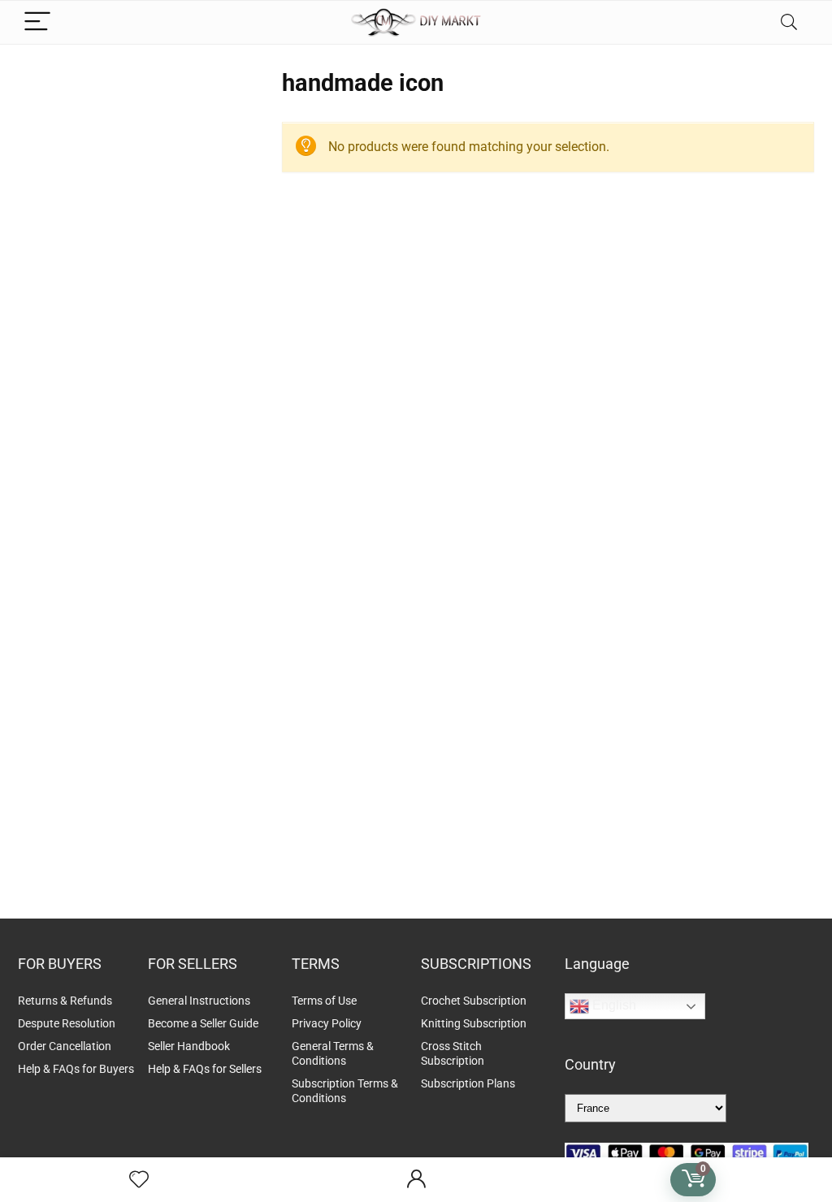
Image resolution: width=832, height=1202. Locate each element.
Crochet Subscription (473, 1000)
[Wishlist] (139, 1180)
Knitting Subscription (473, 1023)
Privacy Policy (327, 1023)
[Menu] (37, 22)
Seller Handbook (189, 1046)
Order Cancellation (64, 1046)
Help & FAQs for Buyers (76, 1068)
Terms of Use (324, 1000)
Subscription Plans (469, 1083)
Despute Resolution (66, 1023)
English (612, 1005)
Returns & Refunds (65, 1000)
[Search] (788, 22)
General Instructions (199, 1000)
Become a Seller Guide (203, 1023)
